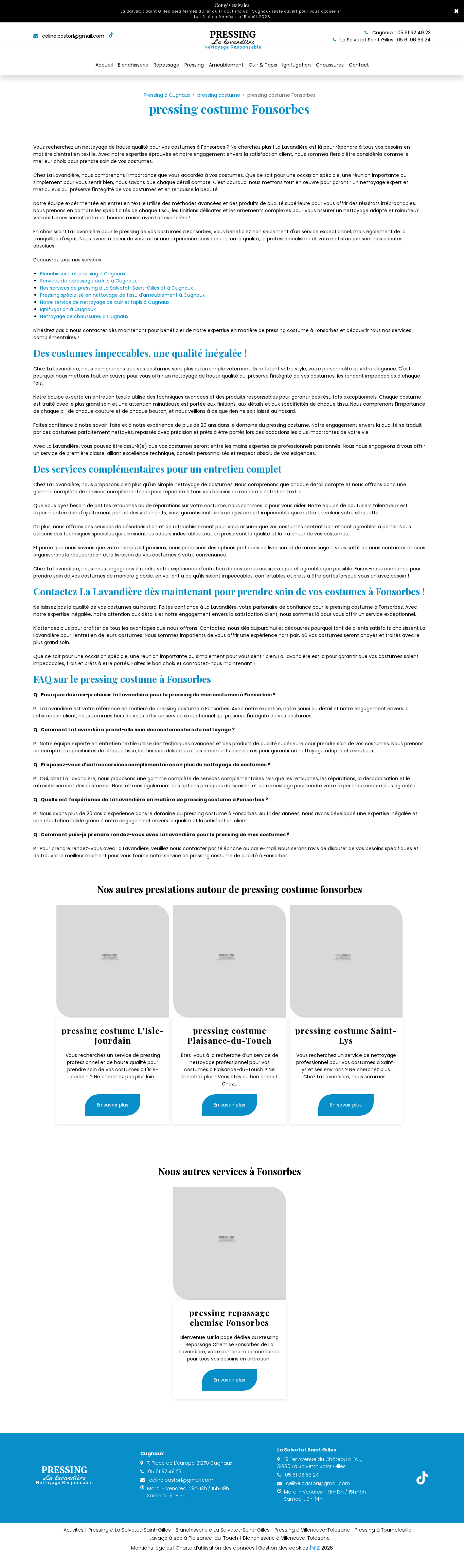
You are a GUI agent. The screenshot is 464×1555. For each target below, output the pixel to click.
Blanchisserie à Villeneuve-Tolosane (286, 1538)
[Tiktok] (111, 36)
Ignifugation (296, 64)
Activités (74, 1529)
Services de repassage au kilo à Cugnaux (88, 280)
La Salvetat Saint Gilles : (385, 39)
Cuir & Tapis (263, 64)
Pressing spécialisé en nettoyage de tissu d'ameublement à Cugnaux (122, 295)
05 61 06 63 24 (301, 1474)
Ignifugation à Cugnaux (68, 309)
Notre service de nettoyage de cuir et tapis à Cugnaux (104, 302)
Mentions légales (151, 1547)
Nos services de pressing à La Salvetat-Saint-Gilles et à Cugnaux (116, 288)
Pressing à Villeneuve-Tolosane (312, 1529)
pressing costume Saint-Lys (346, 1035)
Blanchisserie (133, 64)
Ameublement (226, 64)
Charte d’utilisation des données (215, 1547)
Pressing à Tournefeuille (383, 1529)
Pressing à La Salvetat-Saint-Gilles (129, 1529)
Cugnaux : (401, 32)
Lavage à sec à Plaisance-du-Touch (193, 1538)
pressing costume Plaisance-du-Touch (229, 1035)
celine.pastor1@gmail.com (72, 36)
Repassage (166, 64)
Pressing (194, 64)
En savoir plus (112, 1105)
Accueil (104, 64)
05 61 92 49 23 (164, 1471)
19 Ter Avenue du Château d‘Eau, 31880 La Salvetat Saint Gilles (319, 1463)
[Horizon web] (315, 1547)
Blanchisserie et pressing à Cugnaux (82, 273)
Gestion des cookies (283, 1547)
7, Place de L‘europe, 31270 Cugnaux (189, 1463)
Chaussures (330, 64)
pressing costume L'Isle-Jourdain (112, 1035)
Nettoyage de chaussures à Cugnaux (84, 316)
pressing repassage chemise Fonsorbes (229, 1318)
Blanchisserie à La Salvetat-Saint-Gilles (223, 1529)
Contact (359, 64)
